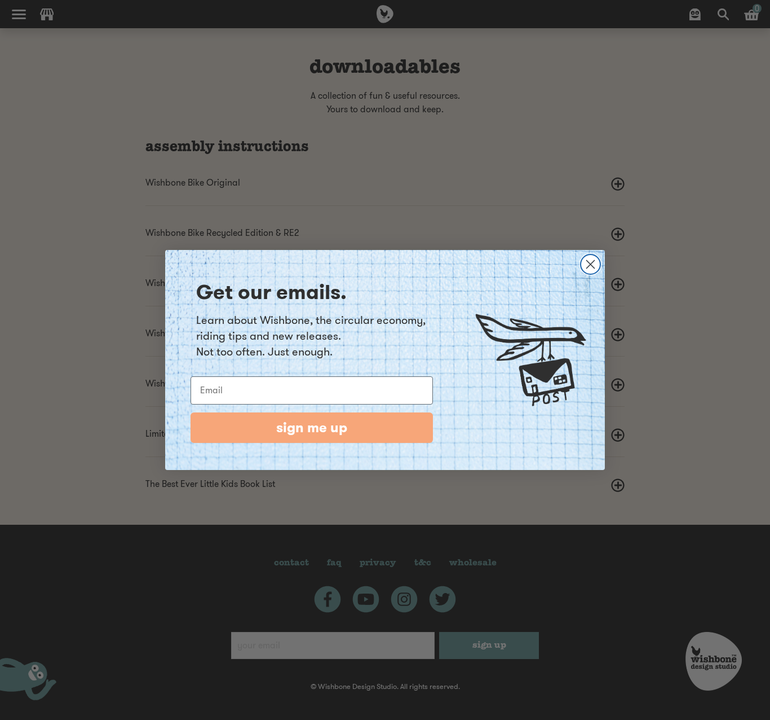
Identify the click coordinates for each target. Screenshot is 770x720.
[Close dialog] (590, 264)
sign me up (311, 427)
